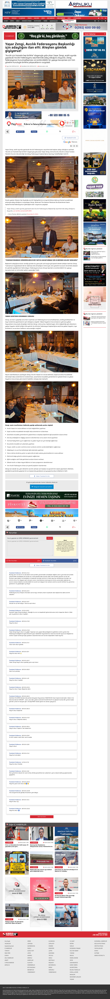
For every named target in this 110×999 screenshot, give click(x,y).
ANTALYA (7, 965)
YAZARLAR (14, 18)
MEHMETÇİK (30, 970)
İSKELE (29, 948)
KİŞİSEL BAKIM (74, 958)
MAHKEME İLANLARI (75, 977)
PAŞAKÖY (51, 963)
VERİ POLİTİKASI (98, 946)
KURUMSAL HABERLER (100, 941)
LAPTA (50, 951)
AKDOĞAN (51, 953)
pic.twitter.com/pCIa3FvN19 (22, 211)
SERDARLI (51, 970)
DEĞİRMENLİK (31, 965)
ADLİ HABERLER (50, 18)
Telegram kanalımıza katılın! (42, 487)
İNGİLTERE (36, 18)
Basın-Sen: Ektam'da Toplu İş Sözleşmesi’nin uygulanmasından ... (98, 253)
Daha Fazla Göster (42, 816)
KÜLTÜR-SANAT (37, 21)
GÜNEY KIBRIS (73, 965)
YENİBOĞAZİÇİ (52, 972)
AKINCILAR (30, 960)
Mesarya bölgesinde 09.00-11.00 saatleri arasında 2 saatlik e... (98, 323)
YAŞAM (72, 979)
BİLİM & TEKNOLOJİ (75, 970)
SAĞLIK (17, 21)
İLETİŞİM (96, 953)
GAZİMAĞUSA (31, 946)
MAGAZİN (72, 974)
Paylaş (34, 132)
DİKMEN (51, 946)
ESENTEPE (51, 948)
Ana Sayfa (7, 941)
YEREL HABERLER (61, 18)
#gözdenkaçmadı (54, 21)
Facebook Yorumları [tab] (50, 560)
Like (21, 132)
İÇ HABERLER (22, 18)
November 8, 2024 (32, 214)
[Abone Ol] (70, 142)
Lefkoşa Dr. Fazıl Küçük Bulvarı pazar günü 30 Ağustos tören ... (98, 318)
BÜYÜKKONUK (31, 967)
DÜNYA (43, 18)
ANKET (69, 18)
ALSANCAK (52, 941)
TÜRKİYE (29, 18)
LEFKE (29, 953)
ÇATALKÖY (51, 943)
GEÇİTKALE (51, 960)
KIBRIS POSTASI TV (99, 955)
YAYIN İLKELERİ (98, 948)
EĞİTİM (12, 21)
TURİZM (45, 21)
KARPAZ (29, 955)
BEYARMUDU (52, 965)
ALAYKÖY (30, 963)
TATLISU (51, 955)
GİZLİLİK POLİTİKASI (99, 943)
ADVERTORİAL (74, 967)
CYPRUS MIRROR (77, 18)
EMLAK (72, 955)
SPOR (71, 960)
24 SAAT (6, 21)
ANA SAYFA (6, 18)
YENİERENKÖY (31, 972)
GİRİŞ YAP (49, 538)
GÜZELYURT (30, 951)
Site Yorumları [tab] (12, 560)
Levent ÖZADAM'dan (69, 21)
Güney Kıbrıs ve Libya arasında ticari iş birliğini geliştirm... (98, 257)
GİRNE (29, 941)
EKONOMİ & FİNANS (26, 21)
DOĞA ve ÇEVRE (74, 972)
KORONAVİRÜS (74, 963)
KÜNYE (96, 951)
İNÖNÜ (50, 967)
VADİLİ (50, 958)
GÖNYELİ (29, 958)
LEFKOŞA (29, 943)
